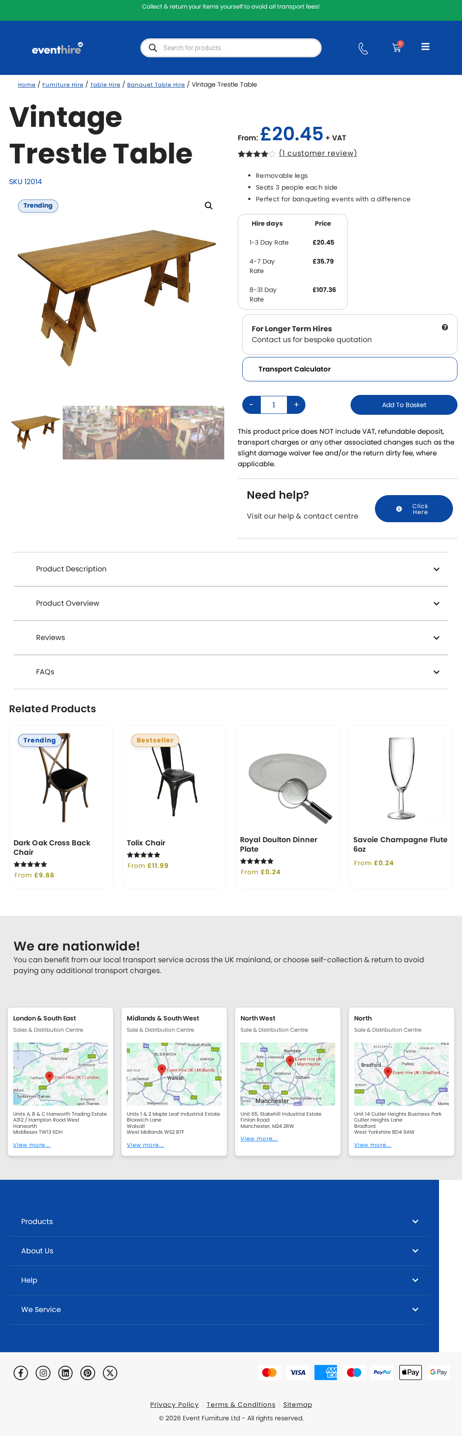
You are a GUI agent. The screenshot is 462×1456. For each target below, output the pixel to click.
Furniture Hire (62, 84)
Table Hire (105, 84)
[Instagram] (43, 1373)
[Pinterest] (87, 1373)
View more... (32, 1145)
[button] (209, 206)
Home (27, 84)
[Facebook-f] (21, 1373)
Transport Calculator (295, 369)
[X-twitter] (110, 1373)
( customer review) (318, 153)
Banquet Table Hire (156, 84)
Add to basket (404, 404)
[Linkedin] (65, 1373)
